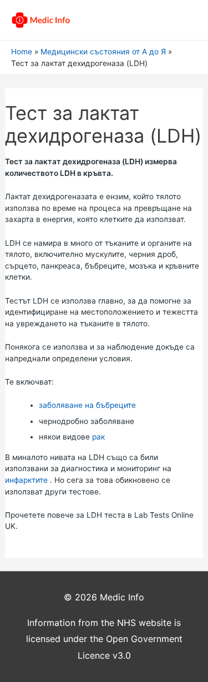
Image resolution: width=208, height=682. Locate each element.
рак (98, 436)
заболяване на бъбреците (87, 405)
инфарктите (26, 480)
